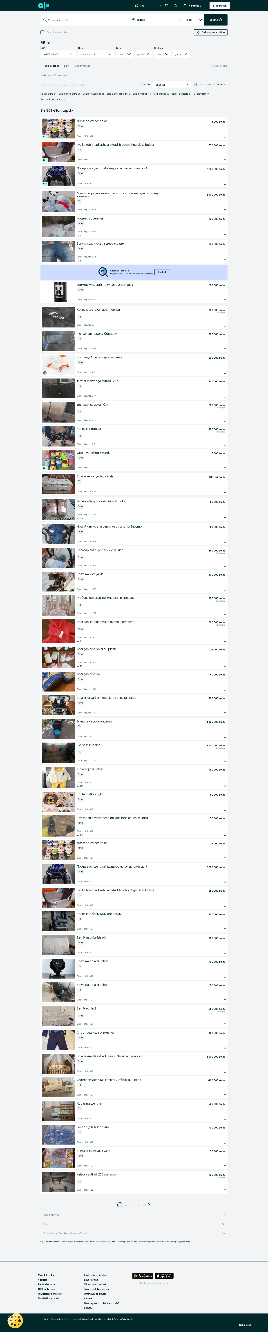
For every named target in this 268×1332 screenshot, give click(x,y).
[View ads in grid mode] (201, 84)
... (138, 1204)
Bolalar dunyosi (57, 85)
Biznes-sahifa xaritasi (96, 1289)
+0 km (189, 19)
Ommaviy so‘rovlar (95, 1293)
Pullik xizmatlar (47, 1284)
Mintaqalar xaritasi (95, 1284)
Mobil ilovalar (46, 1275)
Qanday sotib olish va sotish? (101, 1303)
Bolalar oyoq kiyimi (69, 93)
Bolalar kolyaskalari (93, 93)
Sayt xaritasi (91, 1279)
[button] (176, 5)
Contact (89, 1307)
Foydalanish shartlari (50, 1293)
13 (144, 1204)
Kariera (88, 1298)
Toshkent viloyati (72, 85)
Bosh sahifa (45, 85)
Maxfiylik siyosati (48, 1298)
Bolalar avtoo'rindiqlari (118, 93)
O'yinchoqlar (161, 93)
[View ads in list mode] (195, 84)
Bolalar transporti (181, 93)
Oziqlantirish (201, 93)
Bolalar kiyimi (48, 93)
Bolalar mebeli (142, 93)
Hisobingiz (195, 5)
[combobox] (86, 20)
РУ (160, 5)
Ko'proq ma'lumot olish (122, 1319)
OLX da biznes (46, 1289)
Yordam (42, 1279)
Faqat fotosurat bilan (57, 32)
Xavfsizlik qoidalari (95, 1275)
